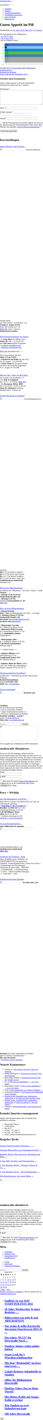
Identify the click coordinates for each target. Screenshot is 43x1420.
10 (8, 1280)
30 (6, 1287)
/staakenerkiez (16, 621)
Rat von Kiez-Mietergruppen (12, 608)
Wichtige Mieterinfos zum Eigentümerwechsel (20, 1150)
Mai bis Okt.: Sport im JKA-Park (14, 375)
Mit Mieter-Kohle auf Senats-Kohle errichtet (22, 1398)
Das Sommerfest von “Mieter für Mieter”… (27, 1090)
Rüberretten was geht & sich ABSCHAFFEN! (21, 1319)
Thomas (39, 30)
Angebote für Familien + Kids (12, 857)
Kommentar (5, 89)
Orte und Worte (10, 17)
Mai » (9, 1290)
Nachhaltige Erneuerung (13, 15)
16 (6, 1282)
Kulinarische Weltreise (8, 72)
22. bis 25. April (7, 36)
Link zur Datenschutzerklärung (28, 127)
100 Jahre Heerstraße (17, 1413)
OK (2, 1419)
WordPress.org (10, 1258)
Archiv (7, 1262)
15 (3, 1282)
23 (6, 1285)
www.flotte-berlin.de (16, 720)
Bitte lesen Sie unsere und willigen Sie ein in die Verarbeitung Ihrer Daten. (19, 782)
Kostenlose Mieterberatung (11, 588)
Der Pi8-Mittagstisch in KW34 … (14, 799)
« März (2, 1290)
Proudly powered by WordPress (11, 1292)
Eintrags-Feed (10, 1254)
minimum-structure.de (8, 1294)
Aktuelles (8, 9)
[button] (6, 45)
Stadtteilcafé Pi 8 (6, 70)
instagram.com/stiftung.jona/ (11, 347)
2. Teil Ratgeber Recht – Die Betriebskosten (19, 1172)
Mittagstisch (31, 68)
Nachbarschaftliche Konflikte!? (13, 673)
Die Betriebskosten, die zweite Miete (16, 1176)
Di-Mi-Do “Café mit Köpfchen (11, 818)
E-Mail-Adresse (6, 112)
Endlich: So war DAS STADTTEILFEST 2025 (19, 1302)
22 (3, 1285)
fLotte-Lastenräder (7, 689)
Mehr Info (3, 329)
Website (3, 118)
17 (8, 1282)
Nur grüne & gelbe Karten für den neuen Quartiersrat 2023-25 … (23, 1329)
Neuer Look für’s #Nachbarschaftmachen (18, 1356)
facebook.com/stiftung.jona (11, 345)
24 (8, 1285)
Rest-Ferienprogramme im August (14, 336)
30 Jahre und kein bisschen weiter (28, 1098)
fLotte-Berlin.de (13, 718)
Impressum (8, 1264)
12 (13, 1280)
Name (3, 108)
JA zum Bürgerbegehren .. (11, 824)
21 (1, 1285)
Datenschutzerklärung (27, 781)
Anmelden (8, 1252)
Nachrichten (16, 68)
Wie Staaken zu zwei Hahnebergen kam (17, 1407)
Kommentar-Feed (11, 1256)
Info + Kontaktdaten (12, 684)
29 (3, 1287)
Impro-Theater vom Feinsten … (13, 146)
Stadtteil (7, 11)
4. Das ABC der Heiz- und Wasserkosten (18, 1161)
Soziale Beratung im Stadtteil (12, 396)
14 (1, 1282)
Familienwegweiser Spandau (12, 879)
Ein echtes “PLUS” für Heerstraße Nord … (18, 1339)
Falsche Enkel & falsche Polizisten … (17, 1146)
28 (1, 1287)
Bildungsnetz (9, 19)
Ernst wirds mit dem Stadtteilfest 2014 (14, 74)
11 (10, 1280)
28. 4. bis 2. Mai (7, 38)
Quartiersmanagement (12, 13)
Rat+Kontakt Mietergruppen (19, 619)
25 (10, 1285)
